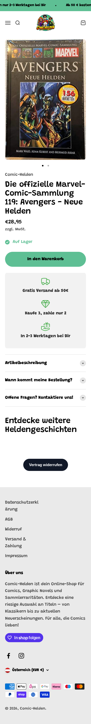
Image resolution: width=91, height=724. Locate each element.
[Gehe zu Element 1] (42, 165)
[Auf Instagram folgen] (21, 655)
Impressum (16, 556)
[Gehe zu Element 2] (48, 165)
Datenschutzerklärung (21, 506)
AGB (9, 520)
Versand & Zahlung (15, 542)
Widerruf (13, 529)
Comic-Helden (19, 175)
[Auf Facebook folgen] (8, 655)
